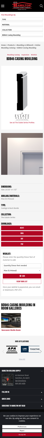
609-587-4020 (20, 383)
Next (41, 351)
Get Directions (20, 381)
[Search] (41, 5)
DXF (22, 238)
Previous (3, 351)
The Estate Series (8, 217)
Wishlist (34, 55)
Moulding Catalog (13, 55)
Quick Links (6, 398)
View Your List (22, 281)
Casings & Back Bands (10, 208)
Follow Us (5, 391)
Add (23, 275)
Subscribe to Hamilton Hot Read (13, 405)
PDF (22, 244)
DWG (22, 233)
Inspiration (25, 55)
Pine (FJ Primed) (7, 199)
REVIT (22, 227)
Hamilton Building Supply (11, 370)
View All (22, 359)
